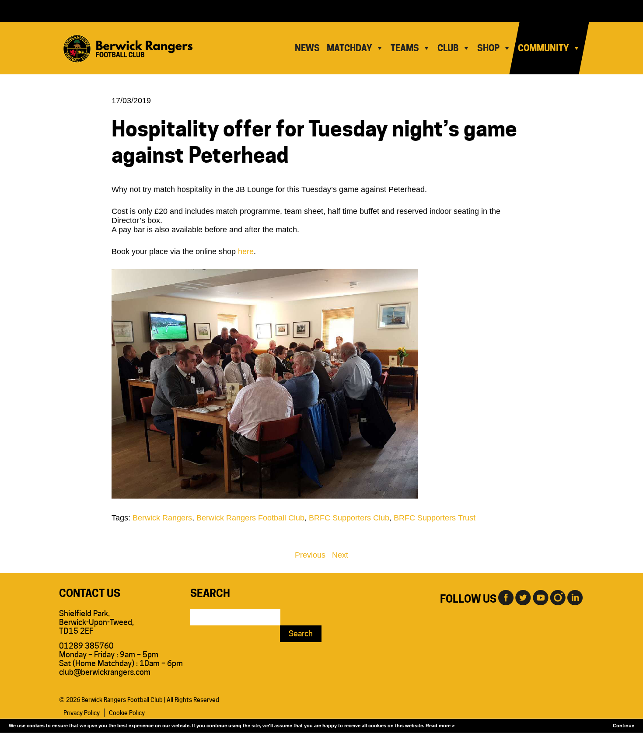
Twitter (522, 597)
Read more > (440, 725)
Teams (405, 48)
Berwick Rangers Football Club (250, 517)
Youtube (540, 597)
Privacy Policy (81, 712)
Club (448, 48)
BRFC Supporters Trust (434, 517)
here (246, 251)
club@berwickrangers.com (104, 672)
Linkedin (575, 597)
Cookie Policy (127, 712)
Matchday (349, 48)
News (307, 48)
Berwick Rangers (162, 517)
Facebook (505, 597)
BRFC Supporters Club (349, 517)
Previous (310, 555)
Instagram (557, 597)
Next (340, 555)
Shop (488, 48)
